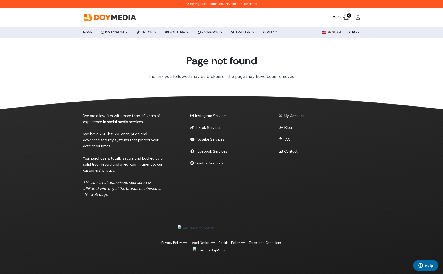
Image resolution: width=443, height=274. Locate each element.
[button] (127, 32)
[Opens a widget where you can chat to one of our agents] (425, 266)
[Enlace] (358, 17)
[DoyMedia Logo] (110, 17)
